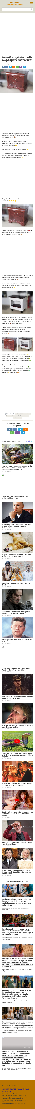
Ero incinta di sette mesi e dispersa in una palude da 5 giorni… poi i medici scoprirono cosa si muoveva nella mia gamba (16, 902)
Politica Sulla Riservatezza (9, 1088)
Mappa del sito (6, 1091)
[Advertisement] (17, 33)
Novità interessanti (22, 414)
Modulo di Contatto (23, 1089)
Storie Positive (14, 3)
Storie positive (22, 416)
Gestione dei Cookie (7, 1089)
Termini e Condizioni (22, 1088)
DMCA (15, 1089)
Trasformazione (17, 418)
